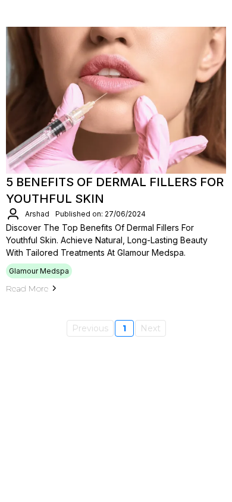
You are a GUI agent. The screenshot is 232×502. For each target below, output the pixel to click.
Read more (27, 288)
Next (150, 328)
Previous (90, 328)
